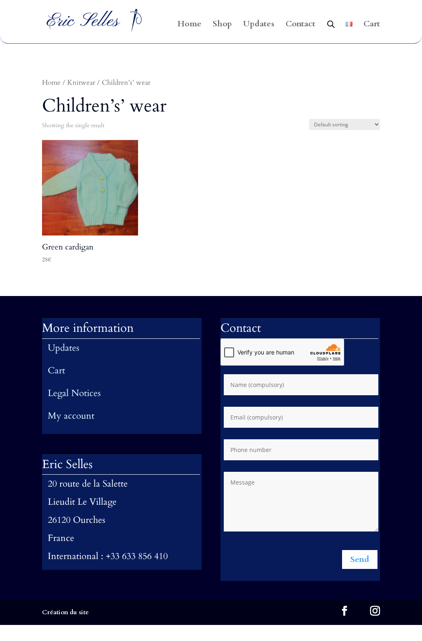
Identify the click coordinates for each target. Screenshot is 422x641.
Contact (300, 25)
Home (190, 25)
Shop (222, 25)
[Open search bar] (331, 24)
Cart (371, 25)
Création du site (65, 612)
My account (71, 416)
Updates (258, 25)
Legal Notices (74, 393)
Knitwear (81, 82)
